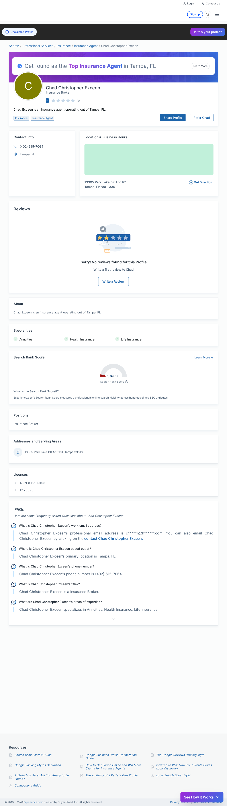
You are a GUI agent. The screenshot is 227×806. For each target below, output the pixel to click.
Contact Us (213, 3)
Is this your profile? (208, 32)
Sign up (195, 14)
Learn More (200, 66)
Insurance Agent (86, 46)
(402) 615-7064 (31, 146)
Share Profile (173, 117)
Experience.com (33, 802)
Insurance (64, 46)
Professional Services (37, 46)
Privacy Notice (179, 802)
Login (190, 3)
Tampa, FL (27, 154)
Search (14, 46)
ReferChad (202, 117)
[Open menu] (217, 14)
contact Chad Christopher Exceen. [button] (113, 538)
